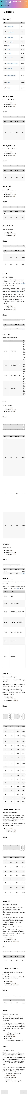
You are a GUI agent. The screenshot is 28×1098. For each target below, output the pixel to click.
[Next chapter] (23, 1092)
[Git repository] (24, 2)
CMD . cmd (6, 334)
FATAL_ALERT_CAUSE (12, 809)
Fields (5, 112)
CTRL (5, 401)
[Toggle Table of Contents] (1, 2)
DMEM (5, 1046)
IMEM (5, 1010)
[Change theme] (4, 2)
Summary (7, 19)
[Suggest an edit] (26, 2)
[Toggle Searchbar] (6, 2)
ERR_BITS (7, 673)
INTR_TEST (7, 186)
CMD (5, 273)
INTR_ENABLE (9, 145)
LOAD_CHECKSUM (10, 968)
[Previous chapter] (4, 1092)
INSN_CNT (7, 901)
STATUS (6, 544)
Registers (8, 11)
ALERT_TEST (8, 225)
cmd (23, 329)
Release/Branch (5, 5)
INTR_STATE (8, 96)
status (23, 573)
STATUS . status (8, 579)
